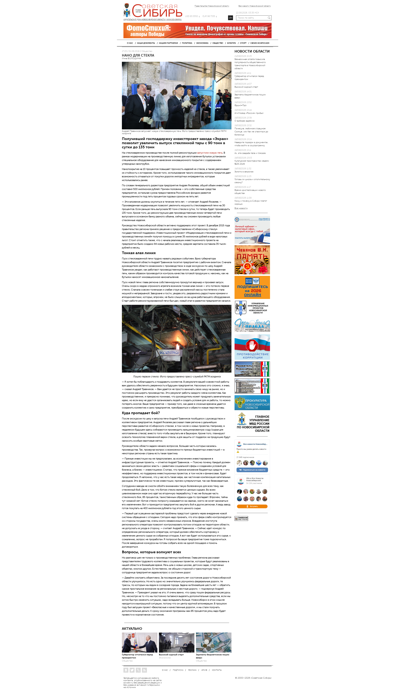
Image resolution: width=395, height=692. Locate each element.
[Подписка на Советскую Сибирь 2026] (252, 298)
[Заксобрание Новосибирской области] (252, 393)
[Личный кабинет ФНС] (252, 243)
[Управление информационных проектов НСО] (252, 315)
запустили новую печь (209, 152)
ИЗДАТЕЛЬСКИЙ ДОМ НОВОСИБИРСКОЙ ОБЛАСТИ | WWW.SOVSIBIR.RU (154, 10)
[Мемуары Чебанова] (252, 273)
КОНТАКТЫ (217, 670)
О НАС (130, 43)
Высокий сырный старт (171, 654)
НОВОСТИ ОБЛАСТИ (252, 51)
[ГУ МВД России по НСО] (252, 432)
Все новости (241, 208)
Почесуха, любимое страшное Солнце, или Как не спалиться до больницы (251, 131)
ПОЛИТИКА (187, 43)
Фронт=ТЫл (240, 105)
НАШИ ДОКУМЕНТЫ (146, 43)
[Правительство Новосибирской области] (252, 376)
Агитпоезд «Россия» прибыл (249, 113)
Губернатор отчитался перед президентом (137, 656)
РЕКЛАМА (192, 670)
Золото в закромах (244, 171)
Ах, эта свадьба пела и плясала (250, 153)
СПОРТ (243, 43)
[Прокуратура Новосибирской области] (252, 409)
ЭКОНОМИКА (202, 43)
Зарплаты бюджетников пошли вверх (212, 656)
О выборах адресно (245, 121)
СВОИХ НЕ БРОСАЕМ (259, 43)
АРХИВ (204, 670)
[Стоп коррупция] (252, 359)
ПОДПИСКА (178, 670)
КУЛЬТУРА (231, 43)
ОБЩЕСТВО (217, 43)
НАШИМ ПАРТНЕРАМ (168, 43)
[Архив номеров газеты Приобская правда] (252, 332)
